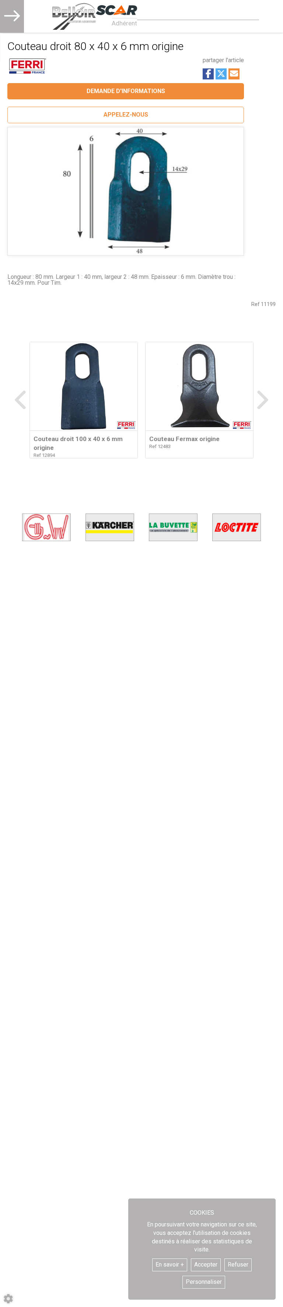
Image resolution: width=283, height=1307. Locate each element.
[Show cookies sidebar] (8, 1298)
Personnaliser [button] (204, 1281)
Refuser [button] (238, 1264)
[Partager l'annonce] (234, 73)
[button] (125, 115)
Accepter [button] (205, 1264)
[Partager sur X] (221, 73)
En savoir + (170, 1264)
